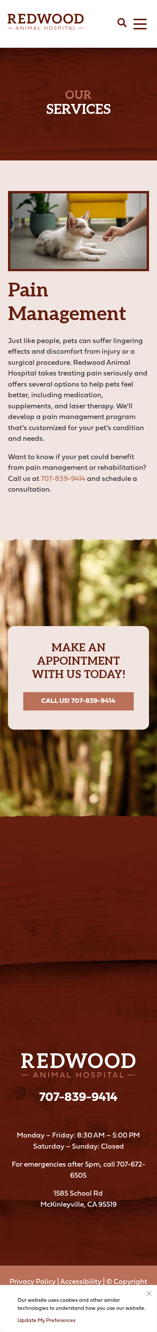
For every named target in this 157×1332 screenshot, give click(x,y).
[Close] (149, 1291)
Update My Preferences (46, 1321)
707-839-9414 (63, 479)
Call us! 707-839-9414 (78, 701)
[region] (78, 1308)
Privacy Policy (33, 1282)
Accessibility (80, 1282)
